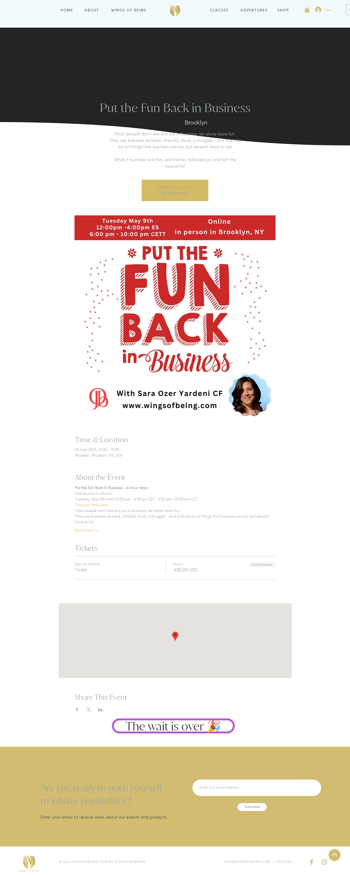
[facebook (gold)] (311, 862)
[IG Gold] (324, 862)
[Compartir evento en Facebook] (77, 710)
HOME (66, 10)
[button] (307, 9)
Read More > (86, 531)
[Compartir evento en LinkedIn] (100, 710)
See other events (175, 193)
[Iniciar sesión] (318, 9)
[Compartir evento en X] (88, 710)
